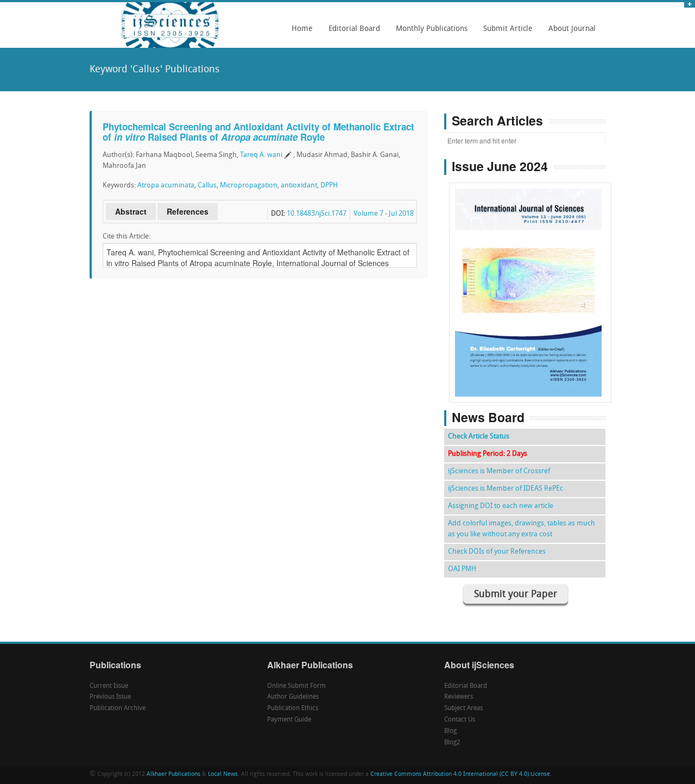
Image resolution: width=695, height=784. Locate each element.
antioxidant (299, 185)
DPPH (329, 185)
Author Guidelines (293, 697)
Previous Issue (110, 697)
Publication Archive (118, 708)
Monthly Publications (428, 32)
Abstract (131, 211)
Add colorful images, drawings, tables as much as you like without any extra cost (521, 529)
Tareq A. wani (261, 155)
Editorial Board (351, 32)
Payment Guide (289, 720)
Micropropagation (248, 185)
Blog (450, 731)
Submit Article (505, 32)
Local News (223, 774)
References (187, 211)
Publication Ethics (292, 708)
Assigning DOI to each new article (500, 506)
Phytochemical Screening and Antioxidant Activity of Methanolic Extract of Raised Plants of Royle (258, 131)
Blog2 (452, 742)
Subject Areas (463, 708)
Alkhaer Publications (173, 774)
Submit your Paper (515, 594)
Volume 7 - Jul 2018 (383, 213)
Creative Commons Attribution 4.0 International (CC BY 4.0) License (460, 774)
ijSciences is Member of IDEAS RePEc (505, 488)
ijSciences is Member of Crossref (499, 471)
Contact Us (459, 720)
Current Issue (109, 686)
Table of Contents (530, 262)
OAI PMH (462, 569)
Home (302, 29)
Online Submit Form (296, 686)
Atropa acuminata (165, 185)
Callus (207, 185)
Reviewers (458, 697)
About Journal (569, 32)
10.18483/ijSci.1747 (316, 213)
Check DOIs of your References (497, 551)
